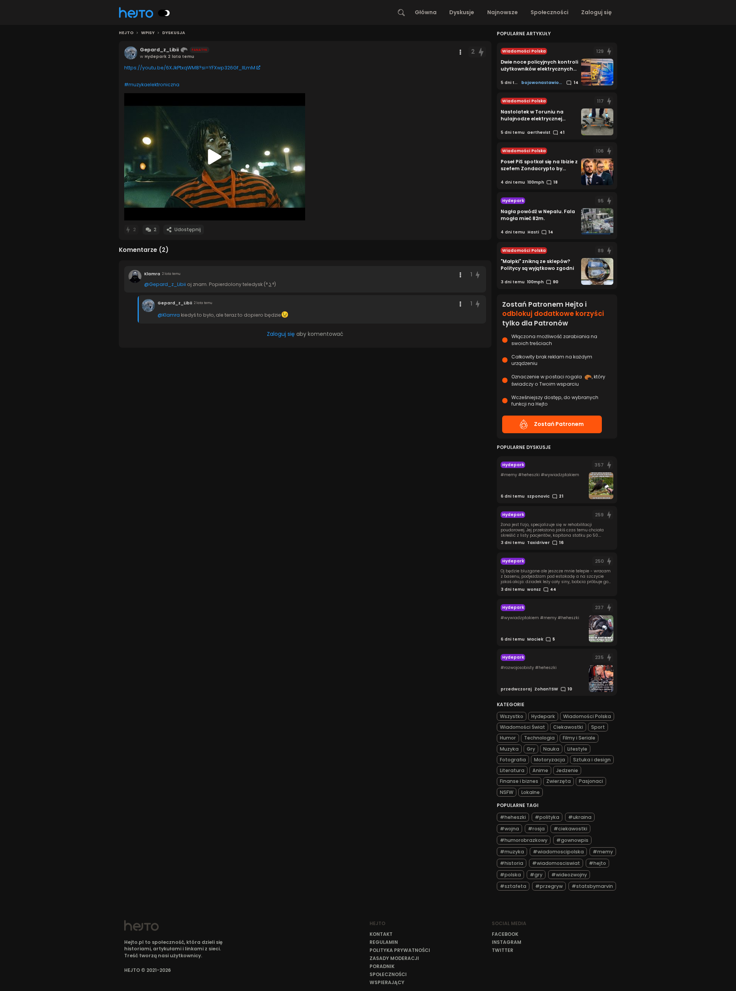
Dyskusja (173, 33)
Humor (508, 738)
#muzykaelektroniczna (151, 84)
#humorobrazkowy (523, 840)
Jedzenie (567, 770)
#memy (603, 851)
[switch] (164, 13)
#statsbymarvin (592, 886)
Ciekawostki (568, 727)
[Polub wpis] (481, 52)
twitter (502, 950)
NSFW (506, 792)
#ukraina (579, 817)
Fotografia (513, 759)
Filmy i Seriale (579, 738)
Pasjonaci (591, 781)
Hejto (126, 33)
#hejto (597, 863)
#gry (536, 874)
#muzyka (512, 851)
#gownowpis (572, 840)
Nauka (551, 749)
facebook (505, 934)
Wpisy (147, 33)
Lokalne (530, 792)
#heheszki (513, 817)
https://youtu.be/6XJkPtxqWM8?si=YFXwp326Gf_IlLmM (189, 67)
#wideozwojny (569, 874)
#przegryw (549, 886)
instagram (506, 942)
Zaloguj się (596, 12)
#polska (510, 874)
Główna (426, 12)
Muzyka (509, 749)
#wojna (509, 828)
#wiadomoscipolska (558, 851)
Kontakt (381, 934)
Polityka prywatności (400, 950)
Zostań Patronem (559, 424)
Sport (598, 727)
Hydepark (543, 716)
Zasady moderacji (394, 958)
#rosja (536, 828)
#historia (511, 863)
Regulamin (384, 942)
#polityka (547, 817)
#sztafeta (513, 886)
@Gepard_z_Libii (165, 284)
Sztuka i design (592, 759)
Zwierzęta (558, 781)
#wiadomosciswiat (556, 863)
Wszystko (511, 716)
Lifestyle (577, 749)
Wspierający (387, 982)
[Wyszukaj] (401, 13)
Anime (540, 770)
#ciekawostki (570, 828)
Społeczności (549, 12)
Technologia (539, 738)
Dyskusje (461, 12)
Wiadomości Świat (522, 727)
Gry (531, 749)
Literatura (512, 770)
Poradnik (382, 966)
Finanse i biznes (519, 781)
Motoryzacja (549, 759)
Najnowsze (502, 12)
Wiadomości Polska (587, 716)
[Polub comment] (478, 274)
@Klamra (169, 315)
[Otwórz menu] (460, 52)
